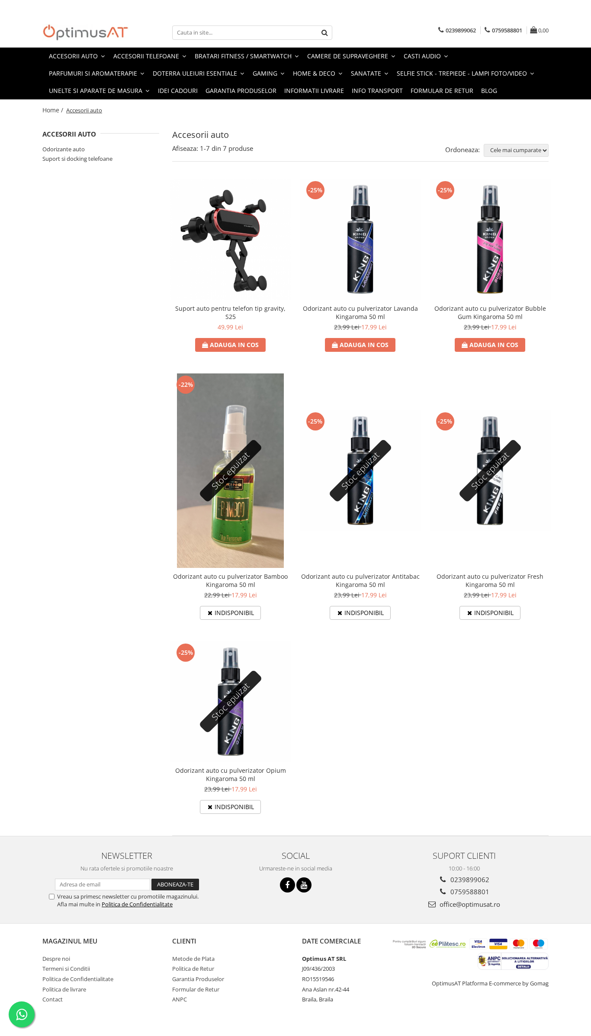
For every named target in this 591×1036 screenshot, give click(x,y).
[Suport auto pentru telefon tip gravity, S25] (230, 239)
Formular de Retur (442, 90)
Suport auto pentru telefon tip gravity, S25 (230, 312)
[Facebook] (287, 885)
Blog (489, 90)
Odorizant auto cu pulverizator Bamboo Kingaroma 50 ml (230, 580)
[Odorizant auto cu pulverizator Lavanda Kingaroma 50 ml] (360, 239)
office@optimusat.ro (469, 904)
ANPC (179, 999)
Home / (53, 110)
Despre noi (56, 959)
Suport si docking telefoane (77, 159)
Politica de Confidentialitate (137, 904)
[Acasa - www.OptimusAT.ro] (85, 32)
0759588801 (469, 891)
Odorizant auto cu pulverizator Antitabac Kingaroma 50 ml (360, 580)
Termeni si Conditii (66, 968)
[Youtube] (304, 885)
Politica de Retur (193, 968)
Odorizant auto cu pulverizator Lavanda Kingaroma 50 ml (360, 312)
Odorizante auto (63, 149)
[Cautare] (324, 33)
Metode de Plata (193, 959)
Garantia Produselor (241, 90)
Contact (52, 999)
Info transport (377, 90)
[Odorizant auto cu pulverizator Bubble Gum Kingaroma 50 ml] (490, 239)
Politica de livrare (64, 989)
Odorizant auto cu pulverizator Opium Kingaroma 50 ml (230, 774)
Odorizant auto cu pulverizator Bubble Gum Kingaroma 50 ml (490, 312)
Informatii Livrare (314, 90)
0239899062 (469, 879)
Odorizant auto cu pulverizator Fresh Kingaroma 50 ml (490, 580)
